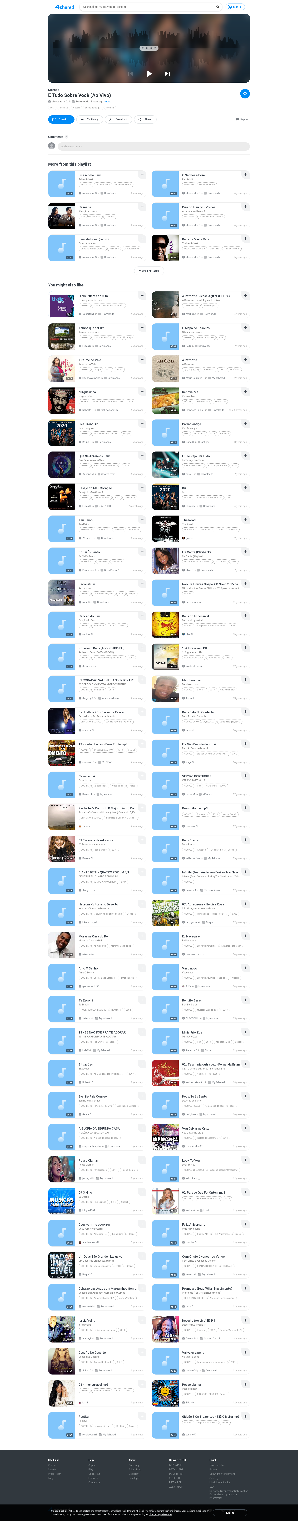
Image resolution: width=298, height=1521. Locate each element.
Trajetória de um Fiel (207, 1423)
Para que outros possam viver (211, 1362)
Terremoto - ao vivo (103, 1106)
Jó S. (188, 346)
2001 (220, 529)
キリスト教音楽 (191, 369)
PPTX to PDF (176, 1469)
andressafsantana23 (195, 1082)
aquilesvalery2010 (91, 1242)
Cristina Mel (202, 1234)
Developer (134, 1478)
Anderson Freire (111, 698)
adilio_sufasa (193, 858)
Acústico (201, 850)
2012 (130, 401)
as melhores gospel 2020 (94, 108)
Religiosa (86, 184)
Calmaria (110, 217)
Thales (132, 786)
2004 (123, 882)
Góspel (188, 401)
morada (110, 108)
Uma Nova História (102, 337)
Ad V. (188, 986)
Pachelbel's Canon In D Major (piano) (122, 818)
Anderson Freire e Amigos (222, 1298)
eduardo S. (88, 730)
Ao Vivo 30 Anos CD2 (104, 1298)
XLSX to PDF (176, 1486)
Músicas (207, 794)
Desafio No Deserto (103, 1362)
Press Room (54, 1473)
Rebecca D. (192, 1050)
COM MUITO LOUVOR (207, 1266)
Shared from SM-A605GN (110, 474)
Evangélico (87, 561)
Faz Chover (99, 1042)
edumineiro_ (193, 1178)
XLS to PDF (175, 1478)
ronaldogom (89, 1434)
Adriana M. (88, 474)
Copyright (134, 1473)
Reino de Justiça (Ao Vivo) (106, 465)
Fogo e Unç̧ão (100, 850)
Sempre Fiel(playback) (230, 722)
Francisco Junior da (195, 410)
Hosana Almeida (91, 378)
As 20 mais (199, 433)
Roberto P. (87, 410)
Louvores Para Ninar (206, 946)
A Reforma (209, 369)
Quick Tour (94, 1473)
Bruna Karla (117, 1234)
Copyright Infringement (222, 1473)
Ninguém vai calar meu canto (108, 914)
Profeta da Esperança (207, 1138)
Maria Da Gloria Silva (195, 378)
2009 (119, 337)
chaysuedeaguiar (91, 1146)
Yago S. (190, 762)
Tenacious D (207, 529)
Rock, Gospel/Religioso (93, 1010)
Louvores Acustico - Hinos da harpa (213, 978)
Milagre (97, 369)
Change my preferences (160, 1514)
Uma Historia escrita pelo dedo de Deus (110, 305)
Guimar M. (191, 1338)
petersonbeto (193, 602)
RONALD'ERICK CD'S (103, 750)
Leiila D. (190, 1306)
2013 (227, 658)
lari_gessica (192, 922)
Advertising (135, 1469)
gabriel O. (191, 538)
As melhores (100, 946)
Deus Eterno (217, 850)
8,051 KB (64, 108)
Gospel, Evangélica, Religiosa (200, 722)
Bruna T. (86, 442)
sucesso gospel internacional (224, 1170)
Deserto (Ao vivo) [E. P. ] (231, 1330)
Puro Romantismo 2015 (208, 1198)
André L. (190, 698)
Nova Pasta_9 (112, 570)
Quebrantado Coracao (104, 978)
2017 (108, 369)
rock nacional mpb (110, 410)
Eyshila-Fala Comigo (126, 1106)
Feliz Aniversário (222, 1234)
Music (208, 1050)
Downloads (82, 101)
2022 (221, 369)
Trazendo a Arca (102, 497)
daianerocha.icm (195, 954)
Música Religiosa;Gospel (197, 561)
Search (52, 1469)
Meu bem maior (227, 690)
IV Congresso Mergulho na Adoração (110, 658)
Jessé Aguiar (191, 305)
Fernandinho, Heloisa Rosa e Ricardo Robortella (213, 914)
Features (93, 1478)
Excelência (202, 814)
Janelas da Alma (102, 1390)
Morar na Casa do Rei (121, 946)
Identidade (99, 626)
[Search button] (218, 7)
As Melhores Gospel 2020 (106, 433)
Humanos (116, 1010)
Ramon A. (87, 794)
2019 (234, 465)
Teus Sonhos (100, 1202)
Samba (84, 401)
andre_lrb (87, 1338)
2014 (212, 433)
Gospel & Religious (194, 1170)
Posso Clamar (128, 1170)
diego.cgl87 (88, 698)
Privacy (213, 1469)
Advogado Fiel (100, 1234)
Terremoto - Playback (103, 593)
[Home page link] (64, 7)
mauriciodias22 (194, 1146)
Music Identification (220, 1482)
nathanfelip (192, 1370)
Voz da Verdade (126, 1298)
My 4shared (218, 378)
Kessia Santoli (229, 814)
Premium (53, 1465)
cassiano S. (88, 762)
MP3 (52, 108)
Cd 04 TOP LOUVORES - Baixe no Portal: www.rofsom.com (213, 1394)
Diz (228, 497)
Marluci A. (191, 314)
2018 (233, 561)
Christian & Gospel (91, 722)
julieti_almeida (194, 666)
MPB (186, 433)
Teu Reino (119, 529)
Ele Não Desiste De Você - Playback (213, 754)
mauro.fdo (88, 1306)
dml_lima (191, 1114)
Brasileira (214, 249)
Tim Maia (224, 433)
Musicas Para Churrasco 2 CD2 (108, 401)
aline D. (189, 570)
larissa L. (190, 730)
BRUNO (190, 1402)
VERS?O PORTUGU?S (216, 786)
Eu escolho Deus (123, 184)
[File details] (61, 184)
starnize (190, 1274)
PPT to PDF (175, 1482)
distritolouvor (89, 666)
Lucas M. (190, 794)
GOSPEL (188, 690)
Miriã (85, 1402)
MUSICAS (107, 762)
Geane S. (87, 1114)
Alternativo (87, 529)
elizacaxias (88, 954)
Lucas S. (86, 346)
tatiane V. (191, 1434)
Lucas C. (86, 506)
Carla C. (190, 442)
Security (214, 1478)
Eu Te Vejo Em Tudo (217, 465)
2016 (126, 465)
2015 (227, 1198)
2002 (128, 1010)
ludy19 (86, 1050)
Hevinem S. (192, 826)
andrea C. (191, 1210)
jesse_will (87, 1178)
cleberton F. (88, 314)
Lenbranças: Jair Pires (104, 1330)
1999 (131, 1074)
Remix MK (189, 184)
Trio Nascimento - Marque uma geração (213, 890)
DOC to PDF (175, 1465)
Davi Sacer (130, 497)
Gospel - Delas (192, 1106)
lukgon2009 (88, 1210)
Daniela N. (87, 858)
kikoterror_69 (89, 922)
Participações (100, 1170)
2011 (114, 1170)
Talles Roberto (103, 184)
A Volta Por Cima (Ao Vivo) (118, 722)
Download (211, 1370)
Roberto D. (88, 1082)
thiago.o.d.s (88, 890)
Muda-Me (102, 561)
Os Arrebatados (131, 249)
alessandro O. (60, 101)
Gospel (76, 108)
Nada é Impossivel (102, 1266)
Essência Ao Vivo (205, 337)
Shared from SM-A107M (213, 1338)
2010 (221, 337)
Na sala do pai (100, 786)
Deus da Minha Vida (194, 249)
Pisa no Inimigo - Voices (211, 217)
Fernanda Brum (127, 978)
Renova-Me (220, 401)
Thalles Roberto (231, 249)
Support (92, 1465)
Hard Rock (190, 529)
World (188, 337)
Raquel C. (87, 1274)
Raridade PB (214, 658)
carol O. (190, 474)
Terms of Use (217, 1465)
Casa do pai (117, 786)
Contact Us (94, 1482)
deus (232, 1106)
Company (134, 1465)
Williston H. (88, 538)
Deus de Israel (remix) (93, 249)
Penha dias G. (89, 570)
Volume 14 (202, 1074)
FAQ (90, 1469)
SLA (212, 1486)
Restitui (120, 1426)
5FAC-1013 (105, 506)
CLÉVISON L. (192, 1018)
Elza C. (189, 634)
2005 (121, 593)
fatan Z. (86, 826)
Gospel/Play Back (193, 658)
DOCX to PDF (176, 1473)
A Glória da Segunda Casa (106, 1138)
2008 (232, 626)
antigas (205, 442)
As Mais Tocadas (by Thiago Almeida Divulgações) (110, 1074)
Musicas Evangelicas (207, 1010)
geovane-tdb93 (90, 986)
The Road (232, 529)
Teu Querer (221, 561)
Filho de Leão (203, 401)
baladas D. (191, 1242)
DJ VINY (201, 690)
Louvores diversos (102, 1426)
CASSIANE (227, 1266)
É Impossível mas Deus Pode (211, 626)
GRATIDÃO (104, 529)
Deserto (201, 1330)
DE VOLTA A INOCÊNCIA (105, 882)
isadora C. (87, 634)
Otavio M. (191, 506)
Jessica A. (191, 890)
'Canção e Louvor (90, 217)
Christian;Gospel (193, 465)
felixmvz (87, 1018)
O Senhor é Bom (207, 184)
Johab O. (87, 1370)
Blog (50, 1478)
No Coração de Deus (215, 1106)
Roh (199, 786)
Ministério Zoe (223, 1042)
